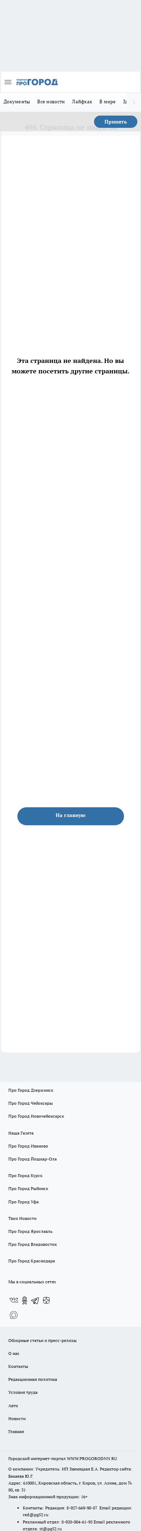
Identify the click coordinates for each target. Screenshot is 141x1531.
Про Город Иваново (28, 1146)
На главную (70, 815)
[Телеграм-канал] (35, 1300)
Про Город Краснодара (31, 1260)
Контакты (18, 1366)
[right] (134, 102)
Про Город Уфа (23, 1201)
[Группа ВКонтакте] (13, 1300)
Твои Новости (22, 1218)
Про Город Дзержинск (30, 1090)
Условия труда (23, 1392)
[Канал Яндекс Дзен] (46, 1300)
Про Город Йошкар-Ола (32, 1159)
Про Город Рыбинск (28, 1188)
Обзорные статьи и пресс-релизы (42, 1340)
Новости (17, 1418)
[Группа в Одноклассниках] (24, 1300)
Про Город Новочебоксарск (36, 1116)
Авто (13, 1405)
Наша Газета (21, 1133)
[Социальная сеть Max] (13, 1315)
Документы (17, 101)
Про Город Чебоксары (30, 1103)
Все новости (51, 101)
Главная (16, 1431)
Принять (115, 121)
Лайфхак (82, 101)
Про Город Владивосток (32, 1244)
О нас (14, 1353)
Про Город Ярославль (30, 1231)
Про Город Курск (25, 1175)
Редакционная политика (32, 1379)
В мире (107, 101)
